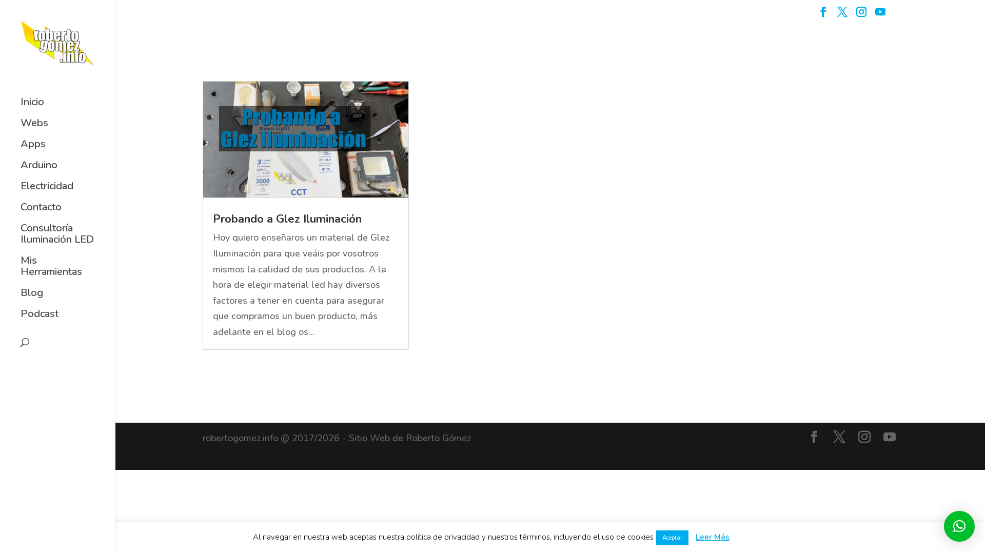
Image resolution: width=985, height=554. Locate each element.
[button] (959, 526)
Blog (32, 293)
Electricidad (47, 187)
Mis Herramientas (51, 267)
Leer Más (713, 537)
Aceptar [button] (672, 538)
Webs (34, 123)
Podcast (39, 314)
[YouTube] (880, 15)
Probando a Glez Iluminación (287, 219)
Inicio (32, 102)
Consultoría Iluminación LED (57, 234)
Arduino (39, 166)
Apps (33, 144)
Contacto (41, 208)
